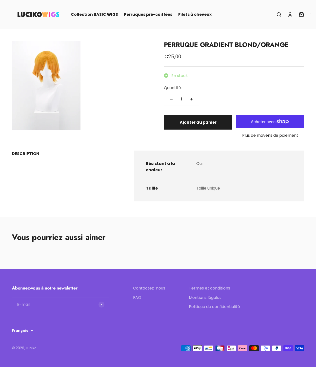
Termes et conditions (209, 288)
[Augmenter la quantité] (191, 99)
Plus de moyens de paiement (270, 135)
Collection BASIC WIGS (94, 14)
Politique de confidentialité (214, 306)
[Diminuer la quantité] (171, 99)
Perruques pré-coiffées (148, 14)
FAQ (137, 297)
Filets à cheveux (195, 14)
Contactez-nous (149, 288)
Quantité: (173, 88)
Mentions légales (205, 297)
